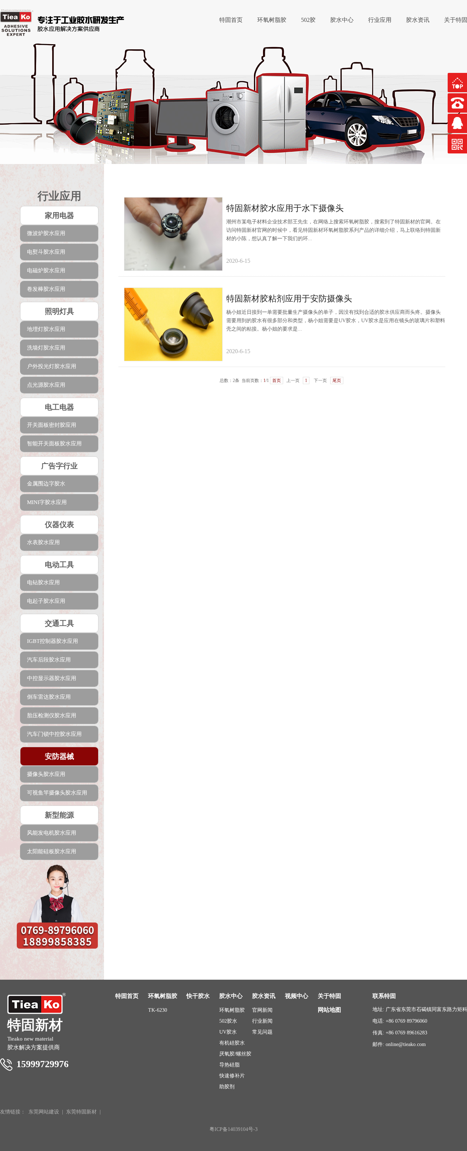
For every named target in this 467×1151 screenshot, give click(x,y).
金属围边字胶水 (46, 484)
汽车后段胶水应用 (49, 660)
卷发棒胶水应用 (46, 289)
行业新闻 (262, 1021)
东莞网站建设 (43, 1112)
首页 (276, 380)
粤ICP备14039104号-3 (233, 1129)
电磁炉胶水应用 (46, 270)
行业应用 (379, 20)
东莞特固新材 (81, 1112)
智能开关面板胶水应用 (54, 443)
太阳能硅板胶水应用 (51, 851)
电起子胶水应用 (46, 601)
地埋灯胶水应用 (46, 329)
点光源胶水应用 (46, 385)
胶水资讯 (417, 20)
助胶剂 (227, 1086)
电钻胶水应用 (43, 582)
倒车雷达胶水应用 (49, 697)
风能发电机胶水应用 (51, 833)
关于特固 (329, 996)
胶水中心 (342, 20)
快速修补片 (232, 1075)
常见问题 (262, 1032)
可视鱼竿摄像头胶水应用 (57, 793)
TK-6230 (157, 1010)
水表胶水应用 (43, 542)
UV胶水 (228, 1032)
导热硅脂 (229, 1065)
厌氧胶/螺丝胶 (235, 1054)
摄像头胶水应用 (46, 774)
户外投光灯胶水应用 (51, 366)
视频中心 (296, 996)
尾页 (336, 380)
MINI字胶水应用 (47, 502)
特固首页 (231, 20)
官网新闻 (262, 1010)
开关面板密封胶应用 (51, 425)
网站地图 (329, 1010)
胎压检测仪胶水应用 (51, 715)
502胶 (308, 20)
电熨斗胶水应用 (46, 252)
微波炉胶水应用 (46, 233)
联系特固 (384, 996)
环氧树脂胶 (271, 20)
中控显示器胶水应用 (51, 678)
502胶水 (228, 1021)
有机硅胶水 (232, 1043)
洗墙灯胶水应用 (46, 348)
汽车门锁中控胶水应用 (54, 734)
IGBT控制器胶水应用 (52, 641)
